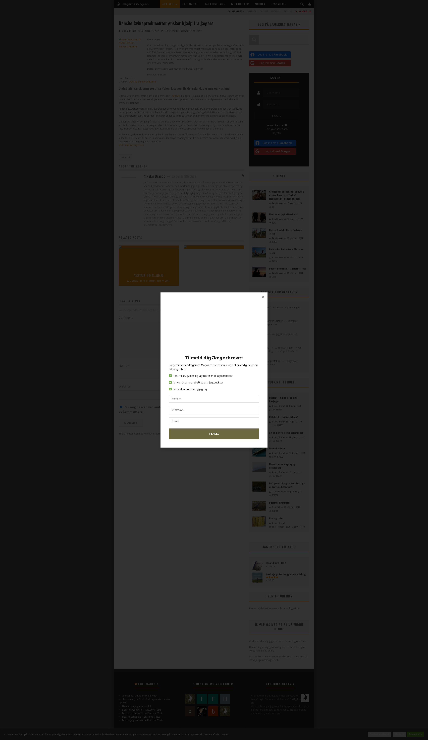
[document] (214, 370)
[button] (263, 297)
